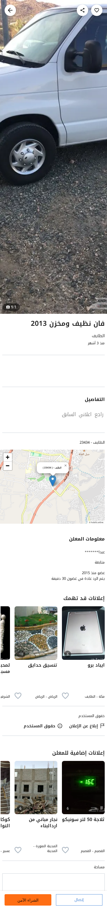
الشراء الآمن (28, 900)
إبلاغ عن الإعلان (83, 726)
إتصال (79, 899)
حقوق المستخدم (39, 726)
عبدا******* (95, 552)
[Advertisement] (53, 372)
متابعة (100, 562)
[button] (52, 481)
